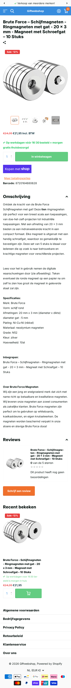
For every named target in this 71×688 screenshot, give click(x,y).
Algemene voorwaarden (21, 610)
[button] (4, 3)
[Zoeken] (12, 11)
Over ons (9, 653)
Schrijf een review (19, 490)
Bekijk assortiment (5, 11)
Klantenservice (14, 644)
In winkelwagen (41, 156)
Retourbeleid (13, 636)
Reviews (11, 439)
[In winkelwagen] (28, 593)
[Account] (59, 11)
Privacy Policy (13, 627)
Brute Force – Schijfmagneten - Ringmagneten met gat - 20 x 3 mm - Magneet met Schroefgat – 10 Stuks (22, 566)
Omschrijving (16, 196)
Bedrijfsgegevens (16, 619)
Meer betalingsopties (17, 178)
